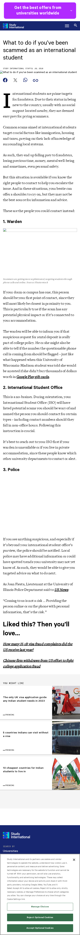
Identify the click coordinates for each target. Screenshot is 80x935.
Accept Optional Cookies (40, 928)
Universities (10, 851)
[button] (67, 26)
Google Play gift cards (33, 377)
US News (61, 590)
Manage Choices (40, 906)
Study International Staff (17, 69)
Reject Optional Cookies (40, 917)
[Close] (74, 860)
